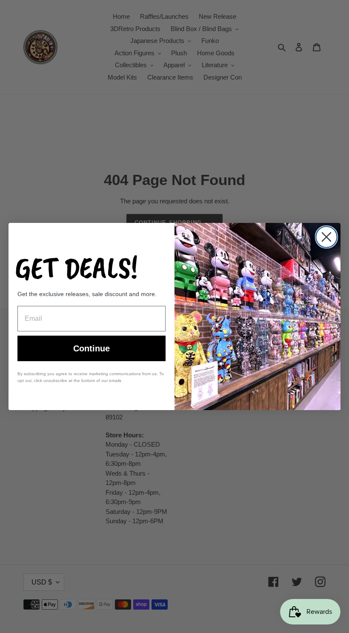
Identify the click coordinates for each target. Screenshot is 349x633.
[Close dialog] (326, 237)
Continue (91, 348)
